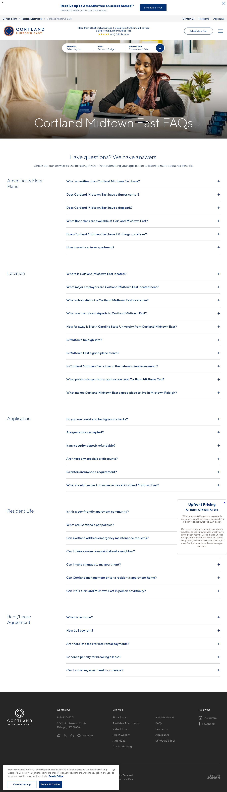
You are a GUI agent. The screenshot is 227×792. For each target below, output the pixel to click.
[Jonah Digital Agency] (212, 777)
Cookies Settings (22, 784)
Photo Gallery (121, 734)
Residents (204, 18)
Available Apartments (126, 723)
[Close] (113, 770)
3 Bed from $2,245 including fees (113, 30)
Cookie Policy (56, 776)
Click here (92, 10)
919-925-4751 (65, 717)
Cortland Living (122, 746)
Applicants (219, 18)
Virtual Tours (120, 729)
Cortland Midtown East (59, 18)
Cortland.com (9, 18)
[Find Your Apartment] (160, 48)
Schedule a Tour (153, 7)
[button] (2, 2)
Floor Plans (119, 717)
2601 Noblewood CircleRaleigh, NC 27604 (71, 725)
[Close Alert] (223, 3)
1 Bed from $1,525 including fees (95, 27)
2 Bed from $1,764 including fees (132, 27)
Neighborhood (164, 717)
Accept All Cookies (50, 784)
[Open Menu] (220, 31)
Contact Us (188, 18)
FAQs (158, 723)
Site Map (128, 778)
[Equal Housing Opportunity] (58, 735)
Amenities (119, 740)
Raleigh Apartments (31, 18)
